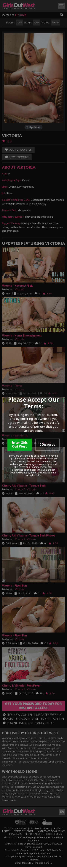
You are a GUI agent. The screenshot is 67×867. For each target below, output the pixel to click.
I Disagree (47, 444)
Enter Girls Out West (19, 444)
